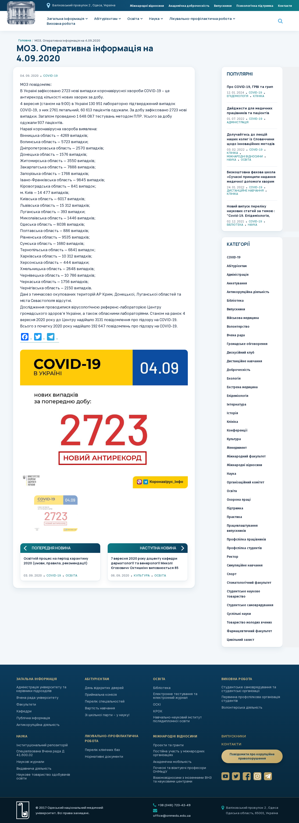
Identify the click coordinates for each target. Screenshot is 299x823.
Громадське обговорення (247, 344)
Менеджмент (237, 448)
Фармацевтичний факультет (249, 631)
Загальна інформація (36, 679)
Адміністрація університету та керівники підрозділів (41, 689)
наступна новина (158, 548)
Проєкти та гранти (168, 745)
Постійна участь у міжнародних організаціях (179, 753)
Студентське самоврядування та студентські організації (248, 689)
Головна (24, 40)
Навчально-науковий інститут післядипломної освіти (177, 719)
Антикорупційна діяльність (248, 292)
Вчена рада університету (37, 698)
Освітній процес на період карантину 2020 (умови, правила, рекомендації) (56, 560)
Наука (154, 18)
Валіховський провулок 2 (71, 5)
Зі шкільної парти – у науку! (107, 715)
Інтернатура (236, 404)
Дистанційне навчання (245, 190)
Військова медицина (243, 318)
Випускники (223, 5)
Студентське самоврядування (250, 605)
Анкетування (237, 283)
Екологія (234, 379)
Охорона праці (239, 500)
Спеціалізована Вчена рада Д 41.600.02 (40, 753)
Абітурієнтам (105, 18)
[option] (104, 420)
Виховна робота (61, 23)
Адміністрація (238, 122)
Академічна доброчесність (189, 5)
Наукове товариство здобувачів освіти (43, 776)
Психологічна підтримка (254, 5)
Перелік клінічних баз (102, 750)
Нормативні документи (104, 756)
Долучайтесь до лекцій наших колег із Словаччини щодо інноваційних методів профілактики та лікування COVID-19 (251, 139)
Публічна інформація (33, 718)
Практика (234, 517)
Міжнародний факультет (246, 456)
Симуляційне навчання (245, 565)
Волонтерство (238, 327)
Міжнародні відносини (147, 5)
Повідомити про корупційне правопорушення (252, 756)
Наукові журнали (30, 762)
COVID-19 (50, 75)
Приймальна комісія (101, 694)
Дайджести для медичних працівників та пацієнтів (249, 110)
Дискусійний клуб (240, 353)
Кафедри (24, 711)
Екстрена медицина (242, 387)
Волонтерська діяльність (241, 707)
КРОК (157, 711)
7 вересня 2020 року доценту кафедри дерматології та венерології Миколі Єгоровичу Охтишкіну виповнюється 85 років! (144, 562)
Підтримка (235, 508)
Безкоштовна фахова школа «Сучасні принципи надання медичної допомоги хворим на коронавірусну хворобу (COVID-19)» (251, 177)
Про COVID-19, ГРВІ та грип (250, 87)
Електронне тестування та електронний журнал (175, 696)
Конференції (237, 430)
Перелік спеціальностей (105, 701)
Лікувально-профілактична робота (200, 18)
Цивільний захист (240, 640)
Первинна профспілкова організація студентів (250, 699)
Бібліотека (235, 224)
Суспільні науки (239, 614)
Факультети (26, 704)
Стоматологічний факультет (249, 583)
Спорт (231, 574)
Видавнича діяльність (33, 768)
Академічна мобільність (172, 762)
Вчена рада (236, 335)
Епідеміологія (237, 96)
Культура (142, 575)
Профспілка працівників (246, 539)
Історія (232, 413)
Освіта (133, 18)
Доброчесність (238, 370)
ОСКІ (157, 704)
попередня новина (51, 548)
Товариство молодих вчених (249, 622)
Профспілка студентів (244, 548)
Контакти (285, 5)
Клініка (258, 96)
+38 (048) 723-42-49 (174, 805)
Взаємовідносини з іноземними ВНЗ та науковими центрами (182, 779)
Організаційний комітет (245, 482)
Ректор (232, 557)
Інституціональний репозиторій (42, 745)
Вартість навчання (100, 708)
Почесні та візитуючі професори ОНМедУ (179, 769)
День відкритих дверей (104, 688)
